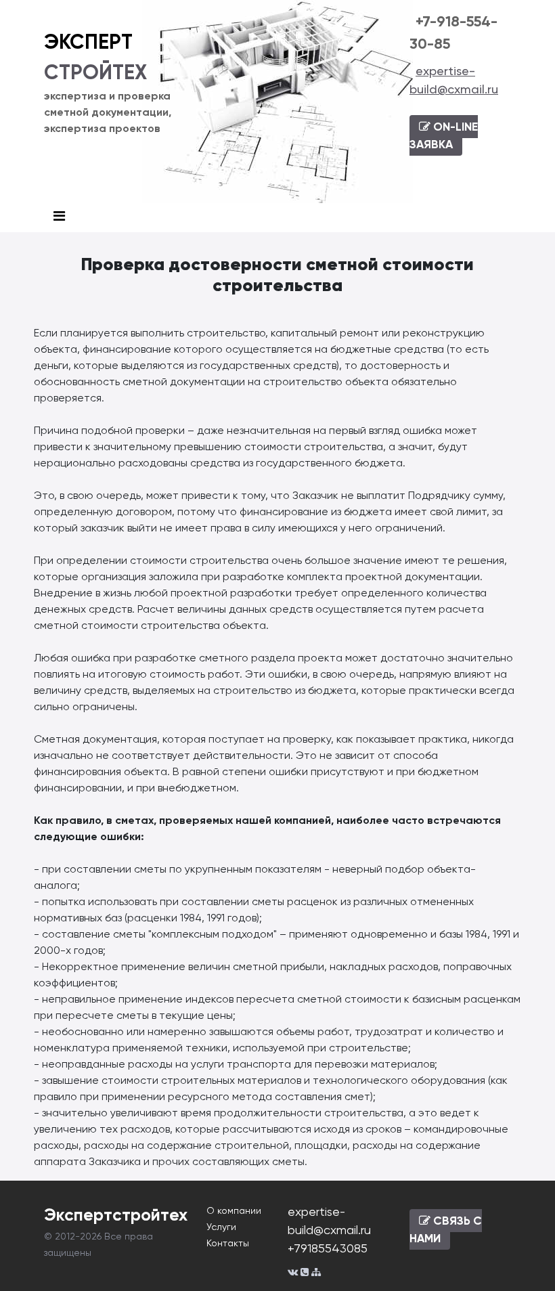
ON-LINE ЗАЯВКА (443, 135)
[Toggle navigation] (59, 216)
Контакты (227, 1243)
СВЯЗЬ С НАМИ (445, 1229)
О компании (233, 1210)
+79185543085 (328, 1248)
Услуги (221, 1226)
